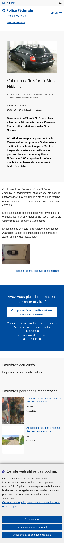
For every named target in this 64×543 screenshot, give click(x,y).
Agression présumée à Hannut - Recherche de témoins (43, 430)
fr (8, 3)
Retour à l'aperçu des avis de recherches (36, 270)
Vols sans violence (16, 22)
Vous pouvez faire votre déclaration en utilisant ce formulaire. (32, 312)
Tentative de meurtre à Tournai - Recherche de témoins (43, 400)
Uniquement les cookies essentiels (32, 534)
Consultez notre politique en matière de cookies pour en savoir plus (31, 504)
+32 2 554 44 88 (32, 339)
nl (4, 3)
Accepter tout (32, 519)
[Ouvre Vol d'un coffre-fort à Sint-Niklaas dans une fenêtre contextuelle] (32, 57)
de (13, 3)
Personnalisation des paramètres (32, 527)
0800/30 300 (32, 331)
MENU (54, 13)
